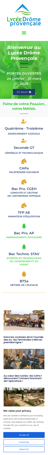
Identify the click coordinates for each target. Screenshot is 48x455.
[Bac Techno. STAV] (24, 247)
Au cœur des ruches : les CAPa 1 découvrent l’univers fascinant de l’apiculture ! (23, 378)
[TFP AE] (24, 205)
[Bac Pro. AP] (24, 226)
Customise (24, 442)
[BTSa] (24, 274)
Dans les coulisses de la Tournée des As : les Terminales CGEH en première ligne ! (23, 339)
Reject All (24, 449)
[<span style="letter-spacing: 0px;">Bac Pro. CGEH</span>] (24, 181)
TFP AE (24, 212)
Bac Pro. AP (24, 233)
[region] (24, 430)
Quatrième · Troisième (24, 128)
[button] (24, 32)
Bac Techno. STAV (24, 254)
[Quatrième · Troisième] (24, 121)
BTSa (24, 281)
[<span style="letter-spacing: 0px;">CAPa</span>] (24, 161)
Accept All (24, 435)
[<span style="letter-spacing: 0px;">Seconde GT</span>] (24, 140)
